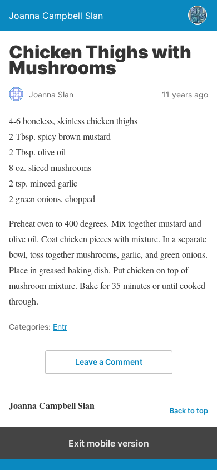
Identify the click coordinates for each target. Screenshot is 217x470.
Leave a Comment (108, 361)
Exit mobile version (108, 443)
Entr (60, 326)
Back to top (189, 411)
